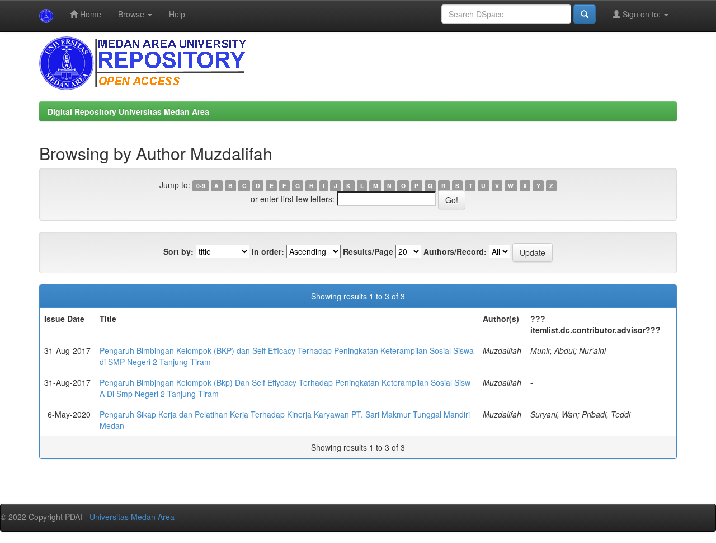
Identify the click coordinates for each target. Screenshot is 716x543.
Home (89, 14)
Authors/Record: (455, 251)
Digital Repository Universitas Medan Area (128, 111)
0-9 (200, 185)
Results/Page (368, 251)
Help (177, 14)
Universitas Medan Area (132, 516)
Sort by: (178, 251)
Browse (132, 14)
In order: (268, 251)
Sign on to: (641, 14)
